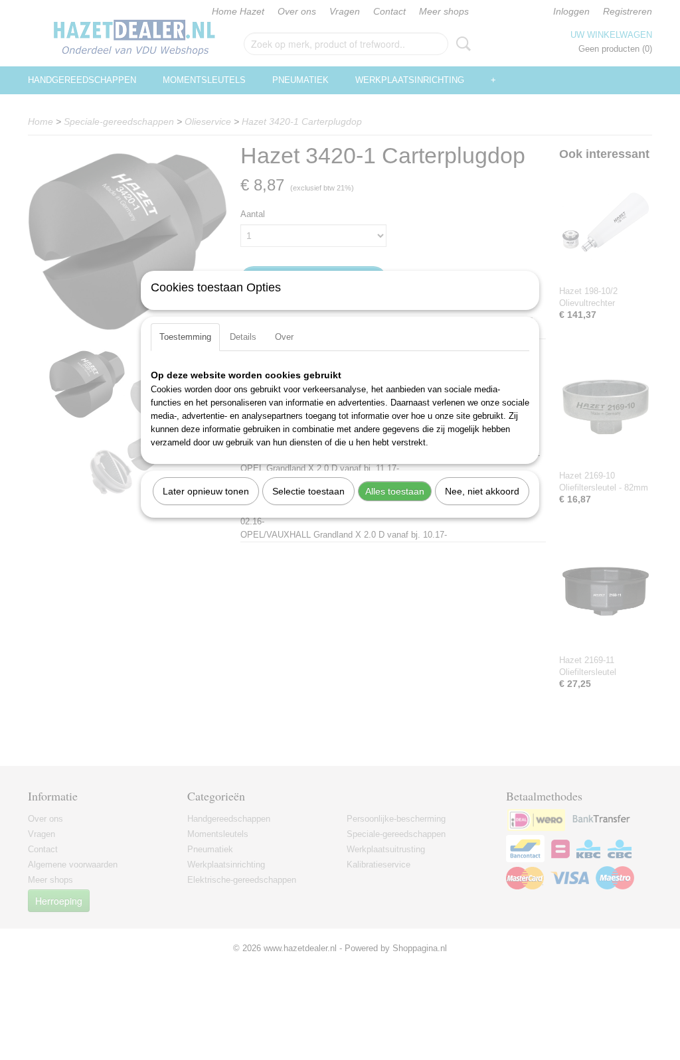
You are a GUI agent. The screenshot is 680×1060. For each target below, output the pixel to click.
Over (284, 337)
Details (243, 337)
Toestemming (185, 337)
